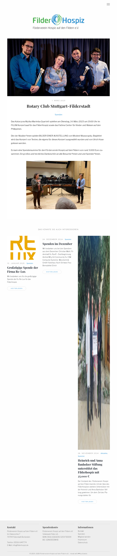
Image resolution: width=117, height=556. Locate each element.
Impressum (82, 540)
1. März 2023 (58, 101)
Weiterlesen (17, 288)
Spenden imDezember (57, 244)
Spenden (58, 115)
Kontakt (81, 531)
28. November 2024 (88, 453)
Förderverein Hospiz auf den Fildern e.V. (54, 554)
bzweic (84, 554)
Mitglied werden (84, 537)
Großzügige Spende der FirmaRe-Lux (22, 269)
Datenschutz (83, 543)
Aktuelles (104, 453)
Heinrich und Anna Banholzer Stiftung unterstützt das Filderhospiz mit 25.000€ (90, 468)
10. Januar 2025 (16, 263)
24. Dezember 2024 (53, 239)
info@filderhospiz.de (20, 545)
